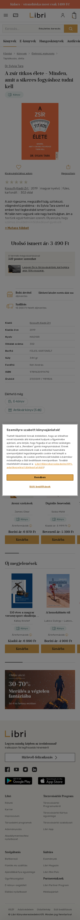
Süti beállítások (39, 486)
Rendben (40, 477)
